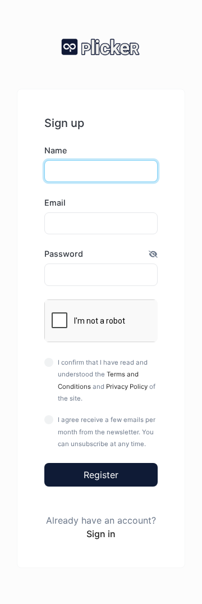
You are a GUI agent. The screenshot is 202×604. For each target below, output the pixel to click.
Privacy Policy (127, 386)
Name (55, 150)
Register (101, 474)
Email (55, 202)
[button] (153, 254)
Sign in (101, 533)
